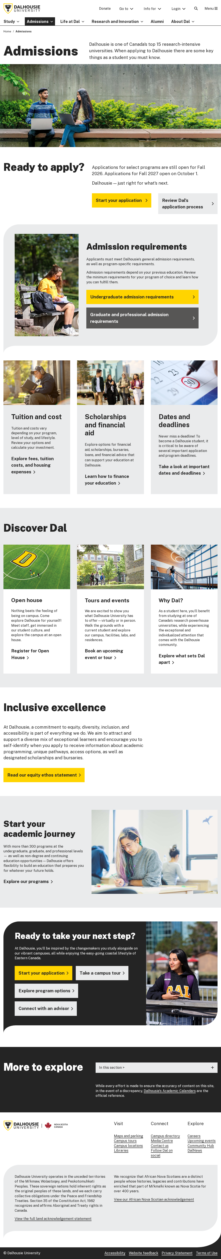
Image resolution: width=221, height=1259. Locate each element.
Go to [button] (123, 9)
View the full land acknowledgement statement (53, 1219)
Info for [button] (150, 9)
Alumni (157, 21)
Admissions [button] (38, 21)
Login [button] (176, 9)
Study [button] (9, 21)
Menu (210, 8)
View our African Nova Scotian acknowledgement (154, 1199)
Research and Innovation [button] (115, 21)
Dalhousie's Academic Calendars (170, 1091)
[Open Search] (196, 8)
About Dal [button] (180, 21)
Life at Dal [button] (70, 21)
